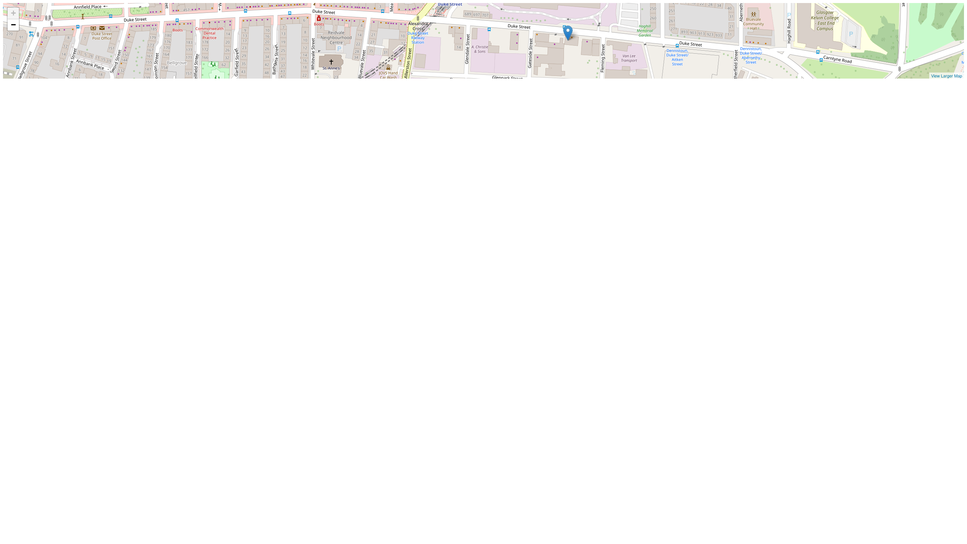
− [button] (13, 24)
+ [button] (13, 13)
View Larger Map (946, 76)
